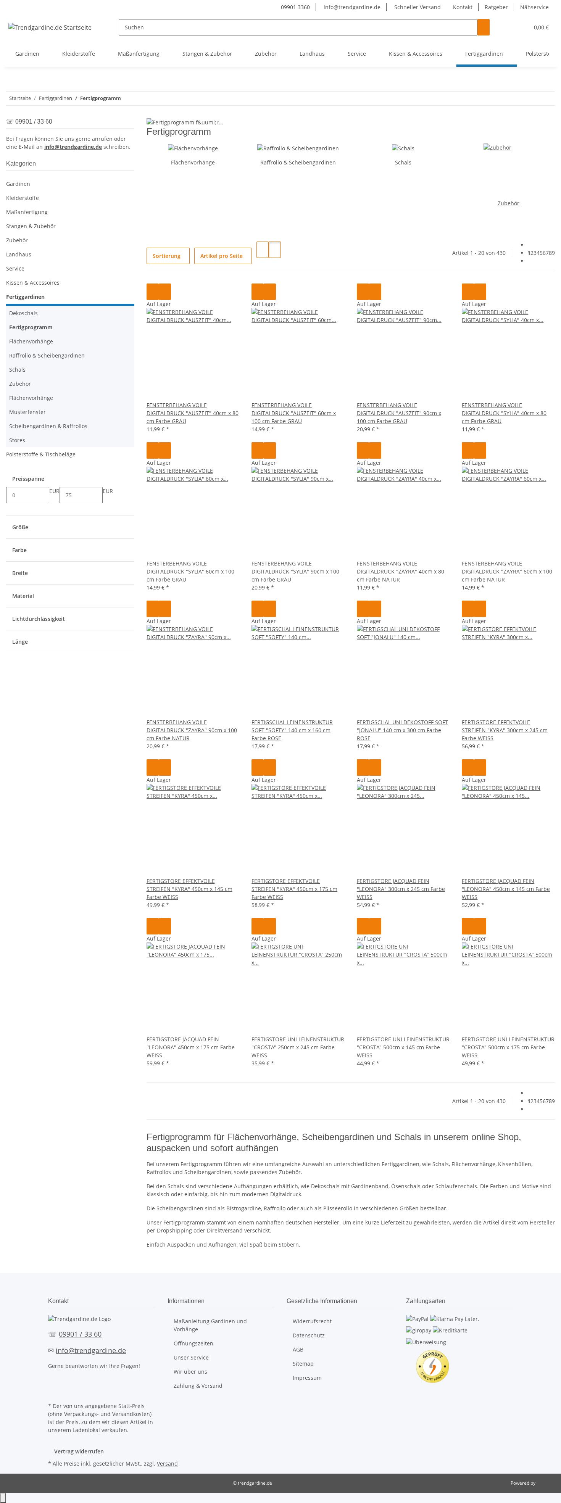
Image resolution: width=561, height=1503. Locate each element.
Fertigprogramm (31, 327)
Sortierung (167, 255)
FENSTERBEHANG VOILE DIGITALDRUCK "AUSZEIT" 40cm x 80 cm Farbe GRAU (193, 413)
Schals (403, 162)
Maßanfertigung (27, 212)
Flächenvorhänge (193, 162)
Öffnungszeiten (193, 1343)
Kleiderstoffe (22, 197)
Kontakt (462, 7)
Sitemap (303, 1363)
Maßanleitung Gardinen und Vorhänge (210, 1325)
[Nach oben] (3, 1498)
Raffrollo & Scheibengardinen (298, 162)
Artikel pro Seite (221, 255)
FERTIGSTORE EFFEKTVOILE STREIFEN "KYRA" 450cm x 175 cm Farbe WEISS (294, 889)
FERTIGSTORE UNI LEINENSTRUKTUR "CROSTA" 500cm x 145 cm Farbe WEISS (403, 1047)
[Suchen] (483, 27)
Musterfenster (27, 412)
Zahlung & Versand (198, 1385)
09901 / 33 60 (80, 1334)
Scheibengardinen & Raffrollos (48, 426)
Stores (17, 440)
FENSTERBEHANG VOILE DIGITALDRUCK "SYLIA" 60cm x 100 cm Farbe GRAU (190, 571)
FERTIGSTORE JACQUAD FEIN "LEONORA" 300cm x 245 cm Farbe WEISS (401, 889)
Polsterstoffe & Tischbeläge (41, 454)
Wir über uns (190, 1371)
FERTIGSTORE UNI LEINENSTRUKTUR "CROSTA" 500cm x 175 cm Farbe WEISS (508, 1047)
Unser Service (191, 1357)
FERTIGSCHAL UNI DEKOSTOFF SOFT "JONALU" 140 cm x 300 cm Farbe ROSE (402, 730)
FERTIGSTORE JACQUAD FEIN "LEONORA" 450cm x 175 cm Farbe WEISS (191, 1047)
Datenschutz (309, 1335)
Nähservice (534, 7)
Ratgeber (496, 7)
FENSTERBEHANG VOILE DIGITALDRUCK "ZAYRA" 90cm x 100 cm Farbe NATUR (192, 730)
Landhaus (18, 254)
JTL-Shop (546, 1483)
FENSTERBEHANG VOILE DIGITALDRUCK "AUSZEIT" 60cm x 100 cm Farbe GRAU (293, 413)
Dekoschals (23, 313)
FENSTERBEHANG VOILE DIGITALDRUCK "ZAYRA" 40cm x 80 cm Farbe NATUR (400, 571)
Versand (167, 1463)
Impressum (307, 1377)
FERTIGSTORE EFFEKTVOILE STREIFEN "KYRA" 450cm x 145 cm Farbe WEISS (189, 889)
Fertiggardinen (25, 296)
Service (15, 268)
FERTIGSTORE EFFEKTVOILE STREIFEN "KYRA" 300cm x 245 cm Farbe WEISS (505, 730)
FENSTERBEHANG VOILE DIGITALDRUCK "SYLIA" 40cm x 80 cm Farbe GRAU (504, 413)
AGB (298, 1349)
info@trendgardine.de (351, 7)
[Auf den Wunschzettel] (165, 292)
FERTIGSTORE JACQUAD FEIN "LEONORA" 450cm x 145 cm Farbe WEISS (506, 889)
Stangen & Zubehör (31, 226)
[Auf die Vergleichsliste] (153, 292)
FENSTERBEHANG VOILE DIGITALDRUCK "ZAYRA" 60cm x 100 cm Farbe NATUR (507, 571)
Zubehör (508, 203)
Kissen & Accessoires (33, 282)
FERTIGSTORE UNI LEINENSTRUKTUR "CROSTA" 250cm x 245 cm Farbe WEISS (297, 1047)
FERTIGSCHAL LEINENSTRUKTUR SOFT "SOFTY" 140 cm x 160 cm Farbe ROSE (292, 730)
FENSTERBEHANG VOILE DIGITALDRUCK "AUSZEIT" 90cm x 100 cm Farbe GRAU (399, 413)
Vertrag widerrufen (79, 1451)
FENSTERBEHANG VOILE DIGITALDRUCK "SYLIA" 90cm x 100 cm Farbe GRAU (295, 571)
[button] (508, 27)
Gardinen (18, 183)
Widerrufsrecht (312, 1321)
